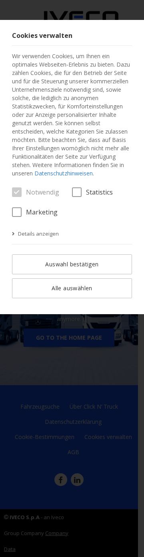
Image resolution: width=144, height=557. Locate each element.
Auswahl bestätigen (71, 264)
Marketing (42, 212)
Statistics (99, 192)
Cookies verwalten (42, 36)
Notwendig (42, 192)
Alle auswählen (72, 288)
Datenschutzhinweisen (63, 173)
